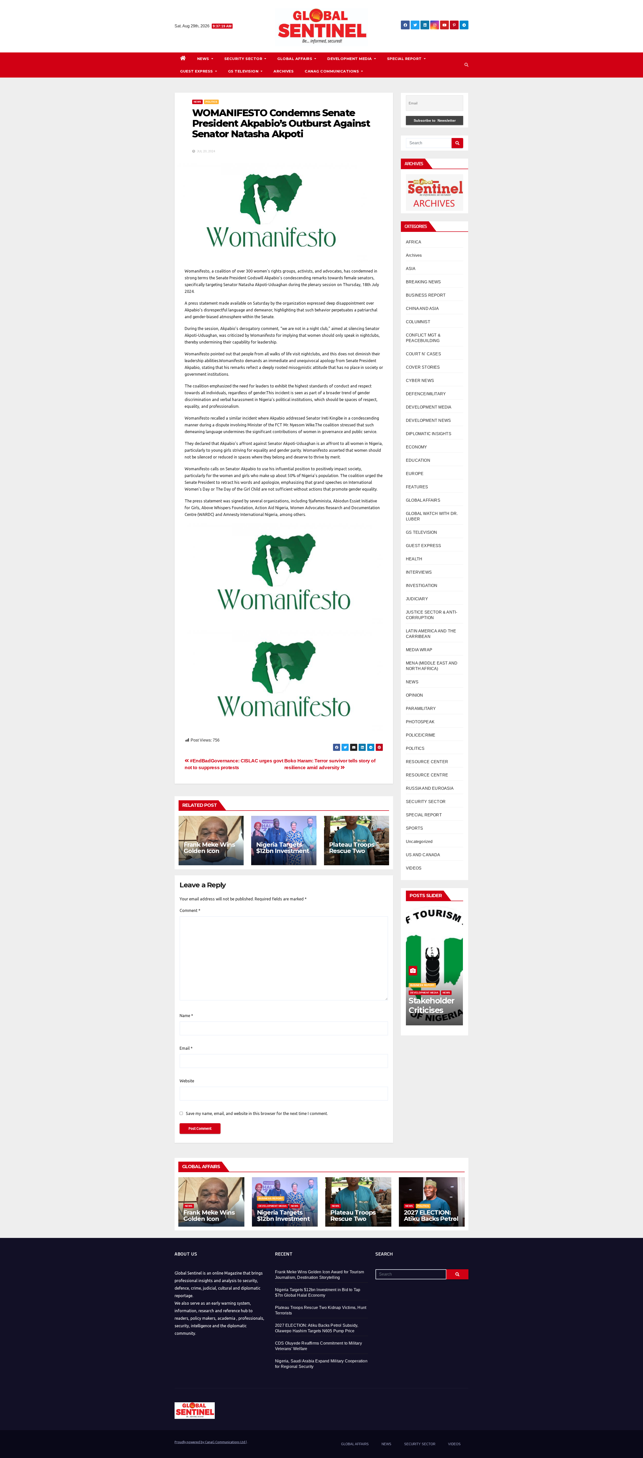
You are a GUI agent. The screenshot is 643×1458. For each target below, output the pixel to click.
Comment (190, 910)
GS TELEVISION (244, 71)
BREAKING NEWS (423, 282)
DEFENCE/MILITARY (426, 394)
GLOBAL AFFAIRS (295, 58)
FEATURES (417, 487)
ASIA (410, 269)
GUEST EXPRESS (197, 71)
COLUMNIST (418, 322)
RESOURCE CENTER (427, 762)
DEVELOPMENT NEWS (428, 420)
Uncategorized (419, 841)
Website (187, 1081)
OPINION (414, 695)
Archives (414, 255)
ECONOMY (416, 447)
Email (186, 1048)
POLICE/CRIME (420, 735)
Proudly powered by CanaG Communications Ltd (210, 1442)
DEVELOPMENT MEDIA (350, 58)
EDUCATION (418, 460)
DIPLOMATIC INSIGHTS (428, 434)
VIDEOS (413, 868)
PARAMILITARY (421, 708)
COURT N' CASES (423, 354)
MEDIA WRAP (419, 650)
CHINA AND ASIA (422, 308)
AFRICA (413, 242)
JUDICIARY (417, 599)
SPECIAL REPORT (405, 58)
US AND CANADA (423, 855)
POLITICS (211, 101)
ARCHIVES (284, 71)
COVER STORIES (423, 367)
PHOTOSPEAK (420, 722)
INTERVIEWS (419, 572)
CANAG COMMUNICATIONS (332, 71)
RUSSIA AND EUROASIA (430, 788)
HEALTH (414, 559)
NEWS (203, 58)
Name (186, 1015)
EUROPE (414, 474)
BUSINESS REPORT (426, 295)
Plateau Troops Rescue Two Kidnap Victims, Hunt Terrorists (352, 854)
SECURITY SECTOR (243, 58)
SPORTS (414, 828)
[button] (466, 65)
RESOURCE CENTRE (427, 775)
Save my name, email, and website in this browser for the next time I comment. (257, 1113)
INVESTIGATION (422, 585)
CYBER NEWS (420, 380)
